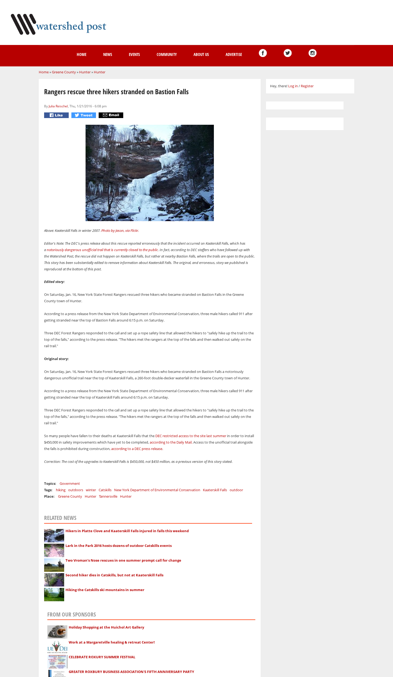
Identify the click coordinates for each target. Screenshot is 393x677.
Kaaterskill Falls (215, 489)
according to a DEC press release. (137, 448)
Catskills (105, 489)
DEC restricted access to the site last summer (190, 435)
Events (134, 54)
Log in (293, 86)
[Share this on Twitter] (84, 115)
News (107, 54)
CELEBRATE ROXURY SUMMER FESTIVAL (102, 657)
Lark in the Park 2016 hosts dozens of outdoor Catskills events (119, 545)
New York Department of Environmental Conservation (157, 489)
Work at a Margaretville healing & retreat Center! (112, 642)
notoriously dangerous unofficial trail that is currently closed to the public (102, 249)
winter (91, 489)
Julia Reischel (58, 106)
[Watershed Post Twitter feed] (288, 53)
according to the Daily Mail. (171, 442)
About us (201, 54)
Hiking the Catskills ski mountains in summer (105, 589)
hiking (61, 489)
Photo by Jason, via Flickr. (120, 230)
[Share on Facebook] (57, 115)
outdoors (75, 489)
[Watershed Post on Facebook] (263, 53)
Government (70, 483)
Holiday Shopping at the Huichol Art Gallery (106, 627)
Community (167, 54)
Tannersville (108, 496)
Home (81, 54)
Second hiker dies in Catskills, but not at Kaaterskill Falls (114, 575)
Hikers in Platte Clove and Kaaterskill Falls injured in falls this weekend (127, 530)
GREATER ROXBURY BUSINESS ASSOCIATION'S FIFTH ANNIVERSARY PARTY (131, 671)
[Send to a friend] (112, 115)
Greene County (64, 72)
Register (307, 86)
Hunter (85, 72)
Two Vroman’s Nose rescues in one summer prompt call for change (123, 560)
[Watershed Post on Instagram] (312, 53)
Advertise (234, 54)
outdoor (236, 489)
